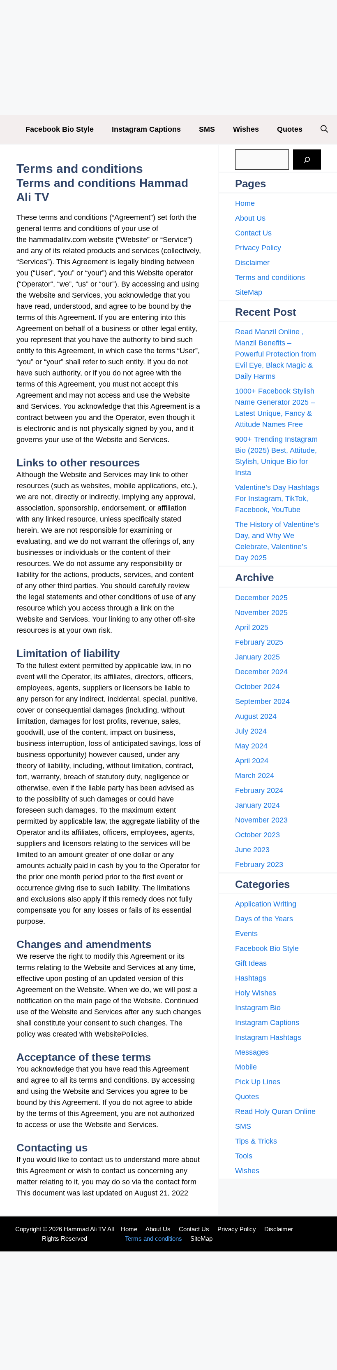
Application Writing (265, 904)
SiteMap (248, 292)
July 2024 (251, 731)
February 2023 (259, 864)
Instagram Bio (258, 1008)
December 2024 (261, 672)
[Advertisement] (168, 57)
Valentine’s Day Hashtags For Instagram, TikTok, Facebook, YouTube (277, 498)
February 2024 (259, 790)
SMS (207, 129)
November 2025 (261, 612)
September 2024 (262, 701)
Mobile (246, 1067)
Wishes (246, 129)
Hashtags (250, 978)
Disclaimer (252, 263)
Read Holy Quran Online (275, 1111)
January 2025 (257, 657)
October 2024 (257, 687)
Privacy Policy (258, 248)
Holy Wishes (255, 993)
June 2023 (252, 850)
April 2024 (251, 761)
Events (246, 934)
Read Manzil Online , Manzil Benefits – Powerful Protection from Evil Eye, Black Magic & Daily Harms (275, 354)
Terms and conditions (270, 277)
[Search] (307, 159)
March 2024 (254, 775)
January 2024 (257, 805)
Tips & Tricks (256, 1141)
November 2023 (261, 820)
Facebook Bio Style (59, 129)
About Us (250, 218)
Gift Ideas (251, 963)
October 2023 (257, 835)
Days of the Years (264, 919)
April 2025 (251, 627)
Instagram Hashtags (268, 1037)
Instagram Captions (146, 129)
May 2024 (251, 746)
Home (245, 203)
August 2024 (256, 716)
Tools (243, 1156)
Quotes (289, 129)
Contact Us (253, 233)
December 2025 (261, 598)
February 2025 (259, 642)
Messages (252, 1052)
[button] (324, 129)
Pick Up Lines (257, 1082)
